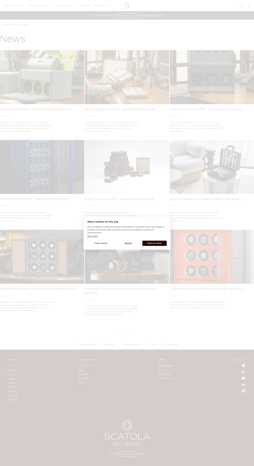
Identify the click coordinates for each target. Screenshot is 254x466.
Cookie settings (100, 243)
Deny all (128, 243)
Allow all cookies (154, 243)
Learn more (92, 236)
